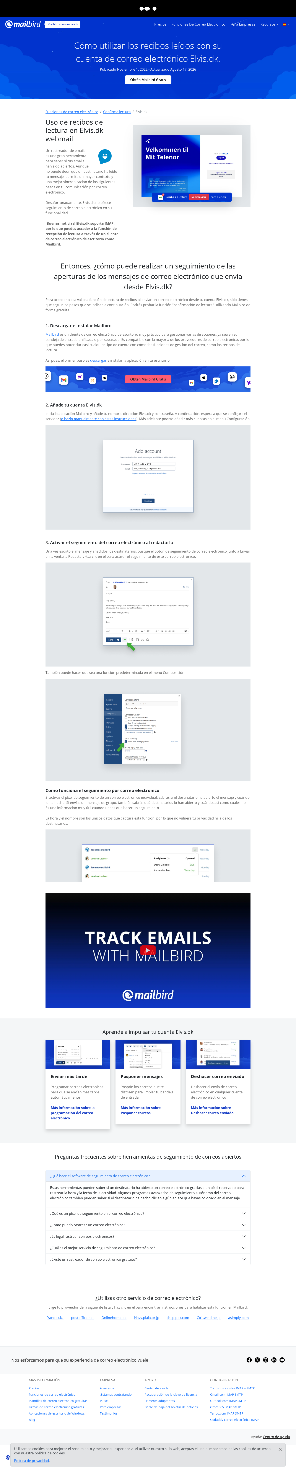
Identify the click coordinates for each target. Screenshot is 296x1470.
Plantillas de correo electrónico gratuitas (58, 1401)
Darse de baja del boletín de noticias (171, 1407)
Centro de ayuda (157, 1388)
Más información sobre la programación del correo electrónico (73, 1112)
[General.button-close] (280, 1449)
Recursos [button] (268, 24)
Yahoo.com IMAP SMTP (226, 1413)
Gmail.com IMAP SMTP (226, 1394)
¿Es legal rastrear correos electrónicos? (82, 1236)
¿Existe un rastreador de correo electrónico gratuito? (93, 1259)
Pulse (104, 1401)
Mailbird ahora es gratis (63, 24)
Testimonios (108, 1413)
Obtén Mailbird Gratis (148, 79)
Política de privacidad (31, 1460)
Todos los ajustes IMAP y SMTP (232, 1388)
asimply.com (238, 1317)
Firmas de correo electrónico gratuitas (56, 1407)
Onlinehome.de (114, 1317)
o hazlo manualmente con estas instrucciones (98, 418)
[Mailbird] (23, 24)
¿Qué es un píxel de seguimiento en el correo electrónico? (97, 1213)
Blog (32, 1420)
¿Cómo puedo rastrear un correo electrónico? (87, 1225)
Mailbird (52, 334)
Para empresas (243, 24)
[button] (286, 24)
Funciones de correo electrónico (198, 24)
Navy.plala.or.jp (146, 1317)
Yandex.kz (55, 1317)
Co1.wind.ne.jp (209, 1317)
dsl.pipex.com (178, 1317)
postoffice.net (82, 1317)
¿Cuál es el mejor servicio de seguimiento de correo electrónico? (102, 1248)
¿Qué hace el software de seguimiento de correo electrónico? (100, 1176)
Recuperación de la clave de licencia (171, 1394)
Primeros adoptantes (160, 1401)
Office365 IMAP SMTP (225, 1407)
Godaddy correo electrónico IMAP (234, 1420)
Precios (160, 24)
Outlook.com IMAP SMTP (228, 1401)
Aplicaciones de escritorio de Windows (57, 1413)
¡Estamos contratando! (116, 1394)
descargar (98, 360)
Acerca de (107, 1388)
